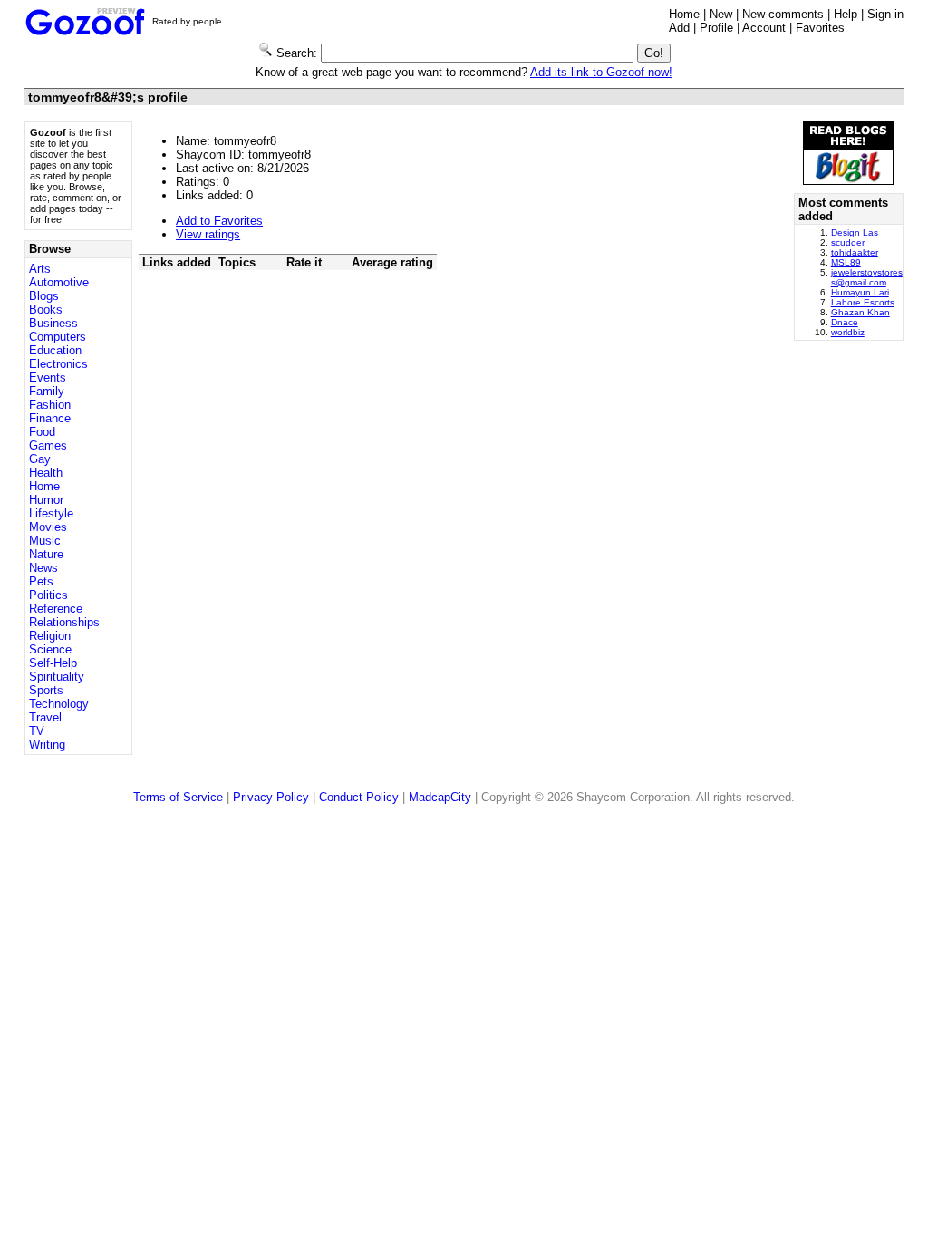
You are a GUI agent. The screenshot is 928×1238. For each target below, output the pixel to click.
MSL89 (846, 262)
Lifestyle (51, 513)
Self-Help (53, 663)
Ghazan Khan (860, 312)
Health (46, 472)
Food (42, 432)
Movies (48, 527)
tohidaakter (854, 252)
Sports (46, 690)
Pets (41, 581)
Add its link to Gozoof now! (601, 72)
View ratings (208, 234)
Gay (40, 459)
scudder (848, 242)
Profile (716, 27)
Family (46, 391)
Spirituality (56, 676)
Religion (50, 636)
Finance (50, 418)
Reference (55, 608)
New (721, 14)
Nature (46, 554)
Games (48, 445)
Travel (45, 717)
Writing (47, 744)
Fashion (50, 404)
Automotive (59, 282)
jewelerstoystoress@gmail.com (867, 277)
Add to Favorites (219, 220)
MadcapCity (440, 797)
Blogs (44, 296)
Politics (48, 595)
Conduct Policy (359, 797)
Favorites (820, 27)
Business (53, 323)
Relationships (64, 622)
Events (47, 377)
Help (845, 14)
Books (46, 309)
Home (684, 14)
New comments (783, 14)
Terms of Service (178, 797)
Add (679, 27)
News (43, 568)
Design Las (854, 232)
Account (764, 27)
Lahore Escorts (862, 302)
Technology (59, 704)
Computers (57, 336)
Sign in (885, 14)
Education (55, 350)
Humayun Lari (860, 292)
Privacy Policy (271, 797)
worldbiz (848, 332)
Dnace (844, 322)
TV (36, 731)
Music (45, 540)
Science (50, 649)
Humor (46, 500)
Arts (40, 269)
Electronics (58, 364)
